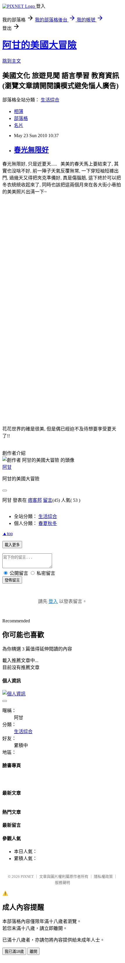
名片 (18, 125)
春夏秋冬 (47, 523)
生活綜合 (50, 99)
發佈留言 (12, 580)
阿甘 (7, 467)
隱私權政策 (103, 876)
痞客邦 (35, 500)
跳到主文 (11, 61)
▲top (7, 533)
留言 (47, 500)
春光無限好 (31, 150)
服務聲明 (62, 882)
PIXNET (27, 876)
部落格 (21, 118)
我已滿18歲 (14, 951)
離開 (33, 951)
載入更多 (12, 545)
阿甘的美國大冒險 (39, 45)
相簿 (18, 111)
